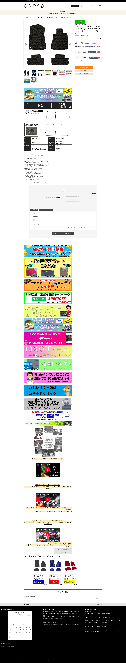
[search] (81, 6)
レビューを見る (89, 35)
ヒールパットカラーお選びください (82, 57)
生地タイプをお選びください (81, 46)
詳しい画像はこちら (91, 46)
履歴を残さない (99, 598)
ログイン (93, 0)
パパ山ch (54, 543)
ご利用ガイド (70, 0)
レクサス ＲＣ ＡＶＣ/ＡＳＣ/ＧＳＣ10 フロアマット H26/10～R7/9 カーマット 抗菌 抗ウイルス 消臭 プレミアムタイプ (70, 576)
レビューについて (86, 0)
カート (100, 6)
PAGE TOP (100, 604)
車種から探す (75, 5)
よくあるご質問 (78, 0)
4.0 (58, 197)
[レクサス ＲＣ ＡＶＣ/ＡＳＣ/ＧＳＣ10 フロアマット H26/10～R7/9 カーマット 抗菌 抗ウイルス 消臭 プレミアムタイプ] (70, 565)
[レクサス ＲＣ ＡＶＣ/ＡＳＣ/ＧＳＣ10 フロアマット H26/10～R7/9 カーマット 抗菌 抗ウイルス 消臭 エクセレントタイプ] (55, 565)
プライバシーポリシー (33, 660)
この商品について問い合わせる (84, 70)
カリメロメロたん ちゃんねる (37, 508)
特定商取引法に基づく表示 (46, 660)
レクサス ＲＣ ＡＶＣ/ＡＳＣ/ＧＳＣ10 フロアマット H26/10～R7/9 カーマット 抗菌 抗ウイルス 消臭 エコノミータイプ (39, 576)
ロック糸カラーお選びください (81, 52)
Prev (26, 44)
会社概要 (24, 660)
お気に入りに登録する (84, 73)
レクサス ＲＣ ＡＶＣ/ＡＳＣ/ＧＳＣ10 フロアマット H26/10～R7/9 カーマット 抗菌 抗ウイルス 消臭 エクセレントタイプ (55, 576)
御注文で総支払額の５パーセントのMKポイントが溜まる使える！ (63, 13)
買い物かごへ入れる (84, 67)
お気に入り (95, 6)
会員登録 (99, 0)
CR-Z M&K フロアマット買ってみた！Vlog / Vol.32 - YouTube (53, 511)
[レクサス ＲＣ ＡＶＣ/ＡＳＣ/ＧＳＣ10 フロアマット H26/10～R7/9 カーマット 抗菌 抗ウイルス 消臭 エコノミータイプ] (40, 565)
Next (70, 44)
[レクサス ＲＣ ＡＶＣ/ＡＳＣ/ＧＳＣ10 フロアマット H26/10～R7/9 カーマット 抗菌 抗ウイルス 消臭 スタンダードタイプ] (27, 73)
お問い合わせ (91, 6)
